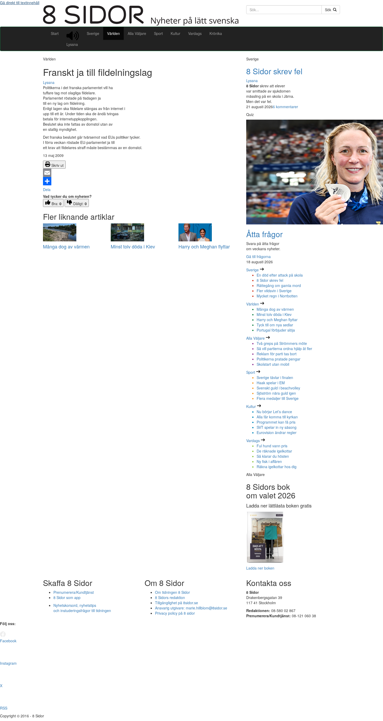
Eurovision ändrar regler (276, 432)
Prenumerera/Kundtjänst (73, 592)
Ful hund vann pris (272, 445)
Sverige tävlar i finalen (275, 377)
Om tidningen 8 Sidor (172, 592)
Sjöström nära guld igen (276, 393)
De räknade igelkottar (274, 451)
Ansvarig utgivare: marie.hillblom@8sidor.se (191, 607)
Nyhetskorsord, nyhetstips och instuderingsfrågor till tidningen (82, 608)
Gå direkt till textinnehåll (19, 2)
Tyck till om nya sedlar (275, 324)
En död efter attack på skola (280, 275)
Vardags (195, 33)
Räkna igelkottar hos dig (276, 466)
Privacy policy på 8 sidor (175, 613)
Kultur (175, 33)
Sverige (93, 33)
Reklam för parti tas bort (276, 353)
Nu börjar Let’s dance (274, 411)
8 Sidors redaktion (170, 597)
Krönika (215, 33)
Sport (158, 33)
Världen (113, 33)
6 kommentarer (285, 106)
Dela (47, 189)
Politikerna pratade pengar (278, 359)
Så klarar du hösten (273, 456)
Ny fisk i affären (269, 461)
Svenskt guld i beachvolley (278, 387)
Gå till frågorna (258, 256)
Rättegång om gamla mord (279, 285)
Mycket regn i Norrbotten (277, 295)
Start (55, 33)
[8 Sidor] (140, 24)
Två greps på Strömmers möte (282, 343)
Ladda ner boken (260, 568)
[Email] (140, 173)
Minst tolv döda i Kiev (133, 246)
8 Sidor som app (67, 597)
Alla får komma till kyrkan (277, 416)
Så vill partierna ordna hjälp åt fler (284, 348)
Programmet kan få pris (276, 422)
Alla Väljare (137, 33)
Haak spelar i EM (271, 382)
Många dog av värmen (66, 246)
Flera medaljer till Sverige (278, 398)
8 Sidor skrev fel (274, 71)
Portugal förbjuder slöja (276, 330)
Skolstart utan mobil (273, 364)
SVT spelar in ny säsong (276, 427)
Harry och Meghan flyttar (204, 246)
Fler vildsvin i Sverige (274, 290)
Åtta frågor (264, 234)
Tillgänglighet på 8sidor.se (176, 602)
